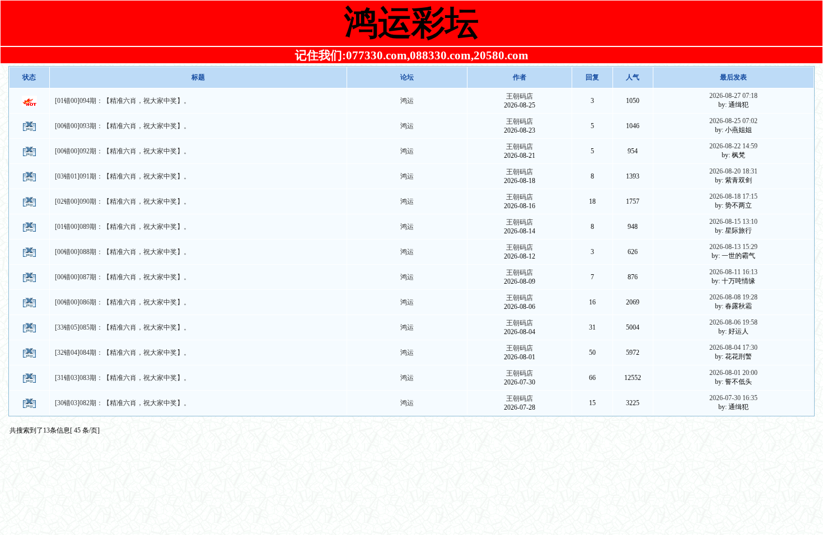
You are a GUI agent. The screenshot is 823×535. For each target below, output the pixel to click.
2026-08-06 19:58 (733, 322)
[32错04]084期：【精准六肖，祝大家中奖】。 (122, 352)
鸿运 (407, 101)
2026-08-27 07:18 (733, 96)
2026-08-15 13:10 (733, 222)
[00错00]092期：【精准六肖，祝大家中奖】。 (122, 151)
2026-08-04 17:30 (733, 347)
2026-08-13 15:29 (733, 247)
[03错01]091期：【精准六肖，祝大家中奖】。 (122, 176)
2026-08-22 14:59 (733, 146)
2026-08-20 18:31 (733, 171)
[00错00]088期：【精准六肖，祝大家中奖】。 (122, 252)
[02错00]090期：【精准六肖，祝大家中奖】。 (122, 201)
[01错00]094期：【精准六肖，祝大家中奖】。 (122, 101)
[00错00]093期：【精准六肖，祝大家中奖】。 (122, 126)
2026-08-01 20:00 (733, 373)
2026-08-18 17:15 (733, 196)
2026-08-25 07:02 (733, 121)
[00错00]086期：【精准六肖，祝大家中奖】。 (122, 302)
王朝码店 (519, 96)
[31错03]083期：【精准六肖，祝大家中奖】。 (122, 378)
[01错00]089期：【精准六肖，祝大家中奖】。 (122, 227)
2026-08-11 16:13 (733, 272)
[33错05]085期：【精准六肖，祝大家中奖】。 (122, 327)
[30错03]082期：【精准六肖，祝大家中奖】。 (122, 403)
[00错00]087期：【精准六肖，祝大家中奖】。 (122, 277)
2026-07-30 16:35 (733, 398)
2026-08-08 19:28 (733, 297)
